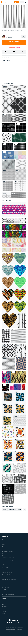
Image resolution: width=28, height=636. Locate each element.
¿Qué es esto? (12, 57)
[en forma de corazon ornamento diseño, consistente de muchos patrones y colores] (8, 306)
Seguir (23, 37)
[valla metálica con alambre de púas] (19, 231)
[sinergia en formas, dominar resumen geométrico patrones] (8, 584)
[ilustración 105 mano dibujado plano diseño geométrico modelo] (8, 619)
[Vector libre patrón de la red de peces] (8, 136)
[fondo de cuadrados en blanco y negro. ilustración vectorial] (8, 174)
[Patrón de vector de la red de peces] (13, 105)
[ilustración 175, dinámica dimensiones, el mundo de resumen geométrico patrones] (8, 547)
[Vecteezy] (2, 2)
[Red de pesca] (8, 182)
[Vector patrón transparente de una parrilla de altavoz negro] (7, 166)
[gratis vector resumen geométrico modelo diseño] (6, 118)
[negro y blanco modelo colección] (13, 268)
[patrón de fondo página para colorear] (18, 210)
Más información (6, 60)
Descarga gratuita (14, 42)
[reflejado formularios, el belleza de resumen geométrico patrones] (19, 583)
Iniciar (22, 2)
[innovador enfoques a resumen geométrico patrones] (8, 559)
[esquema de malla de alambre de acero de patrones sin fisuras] (17, 146)
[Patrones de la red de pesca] (8, 191)
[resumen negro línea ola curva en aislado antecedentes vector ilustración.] (8, 200)
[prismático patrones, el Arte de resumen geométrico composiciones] (8, 572)
